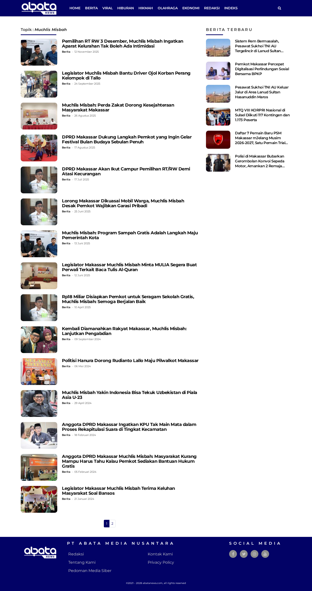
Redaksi (212, 8)
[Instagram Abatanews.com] (254, 554)
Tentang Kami (82, 562)
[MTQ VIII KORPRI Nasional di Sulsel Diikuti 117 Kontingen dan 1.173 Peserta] (218, 117)
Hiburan (125, 8)
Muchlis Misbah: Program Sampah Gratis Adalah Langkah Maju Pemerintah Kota (130, 235)
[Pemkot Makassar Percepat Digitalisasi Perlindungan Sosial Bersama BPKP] (218, 70)
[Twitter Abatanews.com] (244, 554)
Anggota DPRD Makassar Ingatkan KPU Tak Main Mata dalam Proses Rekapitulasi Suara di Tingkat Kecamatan (129, 427)
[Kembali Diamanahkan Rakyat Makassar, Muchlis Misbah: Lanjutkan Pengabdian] (39, 339)
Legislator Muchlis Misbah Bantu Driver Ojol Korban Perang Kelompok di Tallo (126, 75)
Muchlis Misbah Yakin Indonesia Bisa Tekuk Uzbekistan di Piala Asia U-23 (129, 395)
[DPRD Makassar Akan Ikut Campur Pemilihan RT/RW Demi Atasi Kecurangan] (39, 180)
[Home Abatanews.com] (39, 8)
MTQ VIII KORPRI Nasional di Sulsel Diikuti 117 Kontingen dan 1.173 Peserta (262, 115)
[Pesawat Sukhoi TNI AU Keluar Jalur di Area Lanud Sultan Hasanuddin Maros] (218, 94)
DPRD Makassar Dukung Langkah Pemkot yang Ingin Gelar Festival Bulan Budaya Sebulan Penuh (127, 139)
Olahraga (168, 8)
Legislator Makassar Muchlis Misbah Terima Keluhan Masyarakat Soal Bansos (118, 491)
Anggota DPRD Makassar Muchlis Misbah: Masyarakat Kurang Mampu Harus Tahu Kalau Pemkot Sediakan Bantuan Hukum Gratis (129, 461)
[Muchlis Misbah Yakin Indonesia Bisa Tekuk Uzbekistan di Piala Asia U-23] (39, 403)
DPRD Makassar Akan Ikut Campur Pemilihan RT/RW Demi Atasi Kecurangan (126, 171)
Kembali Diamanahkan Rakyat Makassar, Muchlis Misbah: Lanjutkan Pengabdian (124, 331)
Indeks (231, 8)
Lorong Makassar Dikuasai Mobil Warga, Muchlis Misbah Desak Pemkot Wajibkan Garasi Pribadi (123, 203)
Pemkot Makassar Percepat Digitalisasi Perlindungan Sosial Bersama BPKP (262, 69)
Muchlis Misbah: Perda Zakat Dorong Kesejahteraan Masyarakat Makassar (118, 107)
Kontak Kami (160, 554)
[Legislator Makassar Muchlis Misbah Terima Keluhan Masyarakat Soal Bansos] (39, 499)
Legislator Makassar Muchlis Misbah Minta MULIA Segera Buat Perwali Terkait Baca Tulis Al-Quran (129, 267)
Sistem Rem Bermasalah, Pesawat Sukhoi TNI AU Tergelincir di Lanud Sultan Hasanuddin (258, 48)
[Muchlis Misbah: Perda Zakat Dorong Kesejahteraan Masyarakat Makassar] (39, 116)
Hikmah (145, 8)
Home (74, 8)
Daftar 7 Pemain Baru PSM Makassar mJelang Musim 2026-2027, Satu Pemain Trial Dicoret (260, 140)
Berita (91, 8)
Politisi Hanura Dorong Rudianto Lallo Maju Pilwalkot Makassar (130, 360)
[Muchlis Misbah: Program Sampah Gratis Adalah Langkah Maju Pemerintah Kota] (39, 243)
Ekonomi (190, 8)
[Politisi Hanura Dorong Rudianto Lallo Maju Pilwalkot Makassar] (39, 371)
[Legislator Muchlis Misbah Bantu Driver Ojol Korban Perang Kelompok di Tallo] (39, 84)
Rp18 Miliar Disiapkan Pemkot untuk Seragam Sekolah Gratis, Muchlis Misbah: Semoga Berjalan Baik (128, 299)
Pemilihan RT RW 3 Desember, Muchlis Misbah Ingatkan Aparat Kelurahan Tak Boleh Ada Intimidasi (122, 44)
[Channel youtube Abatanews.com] (265, 554)
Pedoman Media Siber (89, 570)
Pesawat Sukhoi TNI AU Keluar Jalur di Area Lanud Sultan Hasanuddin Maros (261, 92)
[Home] (279, 8)
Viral (107, 8)
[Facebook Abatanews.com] (233, 554)
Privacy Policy (161, 562)
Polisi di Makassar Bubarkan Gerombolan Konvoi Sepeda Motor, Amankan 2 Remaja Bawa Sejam (259, 163)
